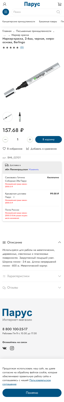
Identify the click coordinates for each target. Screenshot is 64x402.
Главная (6, 31)
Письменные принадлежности (33, 31)
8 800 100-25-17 (15, 329)
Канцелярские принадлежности (18, 21)
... (4, 35)
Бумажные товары (48, 21)
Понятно (32, 392)
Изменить (34, 169)
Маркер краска (20, 35)
